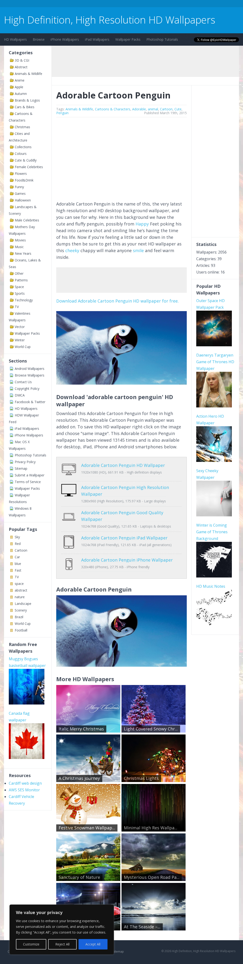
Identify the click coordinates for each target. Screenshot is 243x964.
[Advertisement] (145, 61)
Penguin (62, 113)
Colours (21, 153)
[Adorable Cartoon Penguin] (121, 383)
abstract (21, 590)
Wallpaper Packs (127, 39)
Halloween (23, 200)
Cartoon (21, 550)
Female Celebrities (29, 167)
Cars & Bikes (24, 107)
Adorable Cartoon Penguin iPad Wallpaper (124, 538)
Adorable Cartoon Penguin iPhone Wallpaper (127, 560)
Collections (23, 147)
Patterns (21, 280)
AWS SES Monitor (24, 790)
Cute (178, 109)
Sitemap (21, 468)
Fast (18, 570)
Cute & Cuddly (26, 160)
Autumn (21, 93)
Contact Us (23, 382)
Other (19, 273)
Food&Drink (24, 180)
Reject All (62, 944)
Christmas (22, 127)
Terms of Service (28, 482)
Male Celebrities (27, 220)
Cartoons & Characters (112, 109)
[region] (61, 929)
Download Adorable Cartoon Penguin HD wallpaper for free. (117, 301)
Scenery (21, 610)
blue (18, 563)
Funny (19, 187)
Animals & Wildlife (28, 73)
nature (20, 597)
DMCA (20, 395)
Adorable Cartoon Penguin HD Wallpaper (123, 465)
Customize (31, 944)
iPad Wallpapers (97, 39)
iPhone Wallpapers (65, 39)
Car (17, 557)
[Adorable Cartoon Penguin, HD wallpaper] (121, 665)
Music (19, 247)
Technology (24, 300)
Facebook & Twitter (30, 402)
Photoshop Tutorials (162, 39)
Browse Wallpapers (29, 375)
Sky (17, 537)
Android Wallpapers (29, 368)
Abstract (21, 67)
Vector (20, 326)
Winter (20, 340)
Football (21, 630)
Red (18, 543)
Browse (39, 39)
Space (19, 286)
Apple (19, 87)
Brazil (19, 617)
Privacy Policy (25, 462)
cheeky (72, 250)
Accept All (92, 944)
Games (20, 193)
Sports (20, 293)
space (19, 583)
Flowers (21, 173)
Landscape (23, 603)
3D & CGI (22, 60)
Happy (142, 224)
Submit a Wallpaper (29, 475)
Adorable (139, 109)
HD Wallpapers (15, 39)
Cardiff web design (25, 783)
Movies (20, 240)
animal (153, 109)
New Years (23, 253)
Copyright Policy (27, 388)
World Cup (23, 346)
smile (138, 250)
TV (17, 306)
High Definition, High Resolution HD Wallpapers (109, 19)
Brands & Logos (27, 100)
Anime (19, 80)
